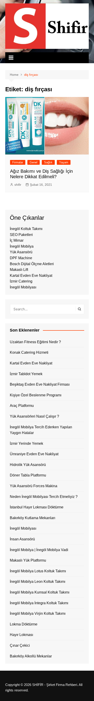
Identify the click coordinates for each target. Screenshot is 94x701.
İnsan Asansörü (22, 539)
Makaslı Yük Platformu (28, 560)
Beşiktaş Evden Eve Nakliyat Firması (40, 384)
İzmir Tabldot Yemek (26, 374)
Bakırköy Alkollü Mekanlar (31, 656)
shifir (17, 184)
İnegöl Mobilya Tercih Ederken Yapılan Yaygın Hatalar (41, 430)
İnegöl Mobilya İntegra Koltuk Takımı (39, 603)
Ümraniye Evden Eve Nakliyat (34, 454)
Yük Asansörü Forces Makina (33, 486)
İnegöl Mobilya (22, 246)
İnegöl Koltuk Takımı (26, 229)
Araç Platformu (22, 406)
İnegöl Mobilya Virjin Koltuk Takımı (37, 613)
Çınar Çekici (20, 645)
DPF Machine (21, 258)
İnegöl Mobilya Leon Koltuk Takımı (37, 581)
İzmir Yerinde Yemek (26, 443)
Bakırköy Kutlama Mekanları (32, 518)
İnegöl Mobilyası (23, 287)
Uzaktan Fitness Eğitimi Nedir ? (35, 342)
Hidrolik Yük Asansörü (28, 465)
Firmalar (17, 162)
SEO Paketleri (21, 235)
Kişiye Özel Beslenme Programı (35, 395)
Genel (33, 162)
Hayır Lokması (21, 635)
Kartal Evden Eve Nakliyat (31, 275)
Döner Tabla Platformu (28, 475)
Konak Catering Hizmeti (29, 352)
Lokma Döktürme (23, 624)
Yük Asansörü (21, 252)
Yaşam (63, 162)
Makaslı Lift (19, 270)
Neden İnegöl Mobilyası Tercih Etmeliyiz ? (44, 497)
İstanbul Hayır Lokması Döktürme (36, 507)
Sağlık (48, 162)
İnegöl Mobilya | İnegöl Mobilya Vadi (39, 550)
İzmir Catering (21, 281)
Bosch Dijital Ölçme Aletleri (32, 264)
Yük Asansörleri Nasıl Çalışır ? (34, 416)
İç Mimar (17, 240)
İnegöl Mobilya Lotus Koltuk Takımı (38, 571)
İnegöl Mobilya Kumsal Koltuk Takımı (39, 592)
